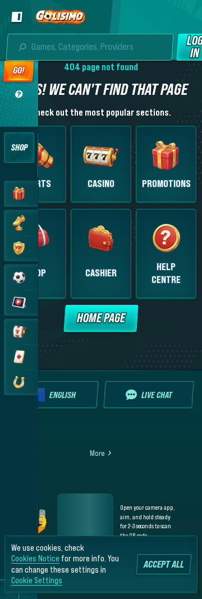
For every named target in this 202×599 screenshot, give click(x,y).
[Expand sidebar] (15, 17)
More (97, 453)
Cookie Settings (36, 580)
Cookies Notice (35, 558)
